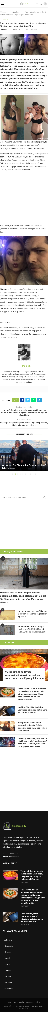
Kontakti (20, 1002)
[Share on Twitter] (27, 400)
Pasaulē (7, 976)
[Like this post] (16, 400)
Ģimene (7, 952)
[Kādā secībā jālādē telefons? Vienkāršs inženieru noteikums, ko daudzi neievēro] (7, 711)
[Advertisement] (24, 198)
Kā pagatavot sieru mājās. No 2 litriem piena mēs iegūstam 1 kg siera (32, 614)
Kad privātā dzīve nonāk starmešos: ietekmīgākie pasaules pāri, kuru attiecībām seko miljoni (32, 726)
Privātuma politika (33, 1002)
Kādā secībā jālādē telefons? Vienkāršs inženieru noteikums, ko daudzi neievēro (32, 710)
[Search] (40, 3)
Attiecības (15, 12)
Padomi (7, 970)
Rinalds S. (5, 29)
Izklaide (7, 958)
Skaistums (8, 988)
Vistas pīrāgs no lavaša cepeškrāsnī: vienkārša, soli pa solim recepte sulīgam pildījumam (24, 675)
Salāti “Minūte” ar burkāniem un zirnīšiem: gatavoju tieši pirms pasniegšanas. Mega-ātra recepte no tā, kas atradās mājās (32, 694)
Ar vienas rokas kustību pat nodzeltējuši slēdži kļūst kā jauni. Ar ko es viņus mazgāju (31, 629)
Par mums (11, 1002)
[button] (2, 457)
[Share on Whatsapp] (33, 400)
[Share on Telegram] (39, 400)
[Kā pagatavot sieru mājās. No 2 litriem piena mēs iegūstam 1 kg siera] (7, 615)
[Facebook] (37, 3)
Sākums (3, 12)
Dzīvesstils (8, 946)
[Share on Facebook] (22, 400)
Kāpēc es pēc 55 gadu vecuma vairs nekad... (24, 468)
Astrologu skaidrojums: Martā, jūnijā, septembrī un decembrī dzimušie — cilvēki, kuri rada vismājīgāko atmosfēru (32, 742)
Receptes (8, 982)
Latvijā (7, 964)
